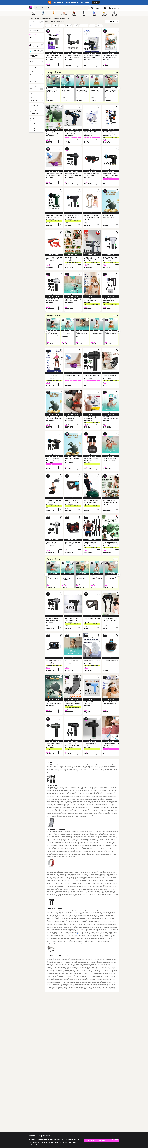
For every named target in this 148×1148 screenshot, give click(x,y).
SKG (76, 26)
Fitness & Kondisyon (48, 18)
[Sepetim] (104, 7)
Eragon (99, 26)
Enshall (69, 26)
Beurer (92, 26)
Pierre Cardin (83, 26)
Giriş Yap (117, 8)
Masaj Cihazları (65, 18)
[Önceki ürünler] (46, 88)
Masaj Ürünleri (57, 18)
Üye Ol (113, 8)
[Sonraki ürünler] (118, 88)
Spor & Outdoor (38, 18)
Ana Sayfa (31, 18)
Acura (48, 26)
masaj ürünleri (111, 771)
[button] (52, 51)
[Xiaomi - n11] (74, 2)
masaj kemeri (78, 933)
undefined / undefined (36, 26)
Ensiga (55, 26)
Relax (62, 26)
